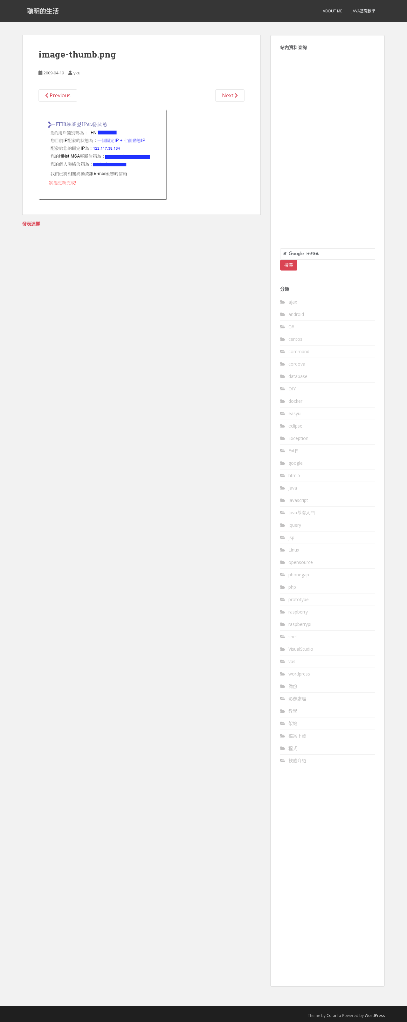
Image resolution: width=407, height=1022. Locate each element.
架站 (292, 723)
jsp (291, 537)
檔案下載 (297, 736)
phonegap (298, 575)
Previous (59, 95)
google (295, 463)
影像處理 (297, 699)
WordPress (375, 1015)
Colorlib (334, 1015)
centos (295, 339)
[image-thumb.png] (102, 154)
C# (291, 327)
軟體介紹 (297, 761)
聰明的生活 (43, 11)
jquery (294, 525)
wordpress (299, 674)
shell (293, 637)
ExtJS (293, 451)
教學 (292, 711)
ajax (292, 302)
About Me (332, 11)
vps (291, 661)
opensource (300, 562)
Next (228, 95)
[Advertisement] (327, 153)
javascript (298, 500)
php (292, 587)
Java (292, 488)
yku (76, 73)
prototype (298, 599)
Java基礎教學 (363, 11)
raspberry (298, 612)
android (296, 314)
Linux (293, 550)
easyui (294, 413)
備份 (292, 686)
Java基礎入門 (301, 513)
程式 (292, 748)
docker (295, 401)
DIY (292, 389)
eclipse (295, 426)
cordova (296, 364)
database (297, 376)
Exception (298, 438)
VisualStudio (300, 649)
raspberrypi (299, 624)
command (298, 351)
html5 (294, 475)
